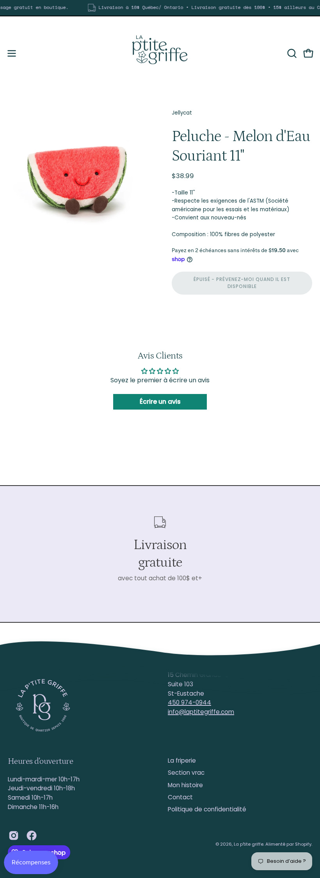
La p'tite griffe (248, 844)
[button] (291, 53)
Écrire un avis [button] (160, 401)
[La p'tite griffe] (160, 53)
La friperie (182, 760)
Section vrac (186, 772)
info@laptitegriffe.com (201, 712)
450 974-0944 (189, 702)
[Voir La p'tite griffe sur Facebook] (31, 835)
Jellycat (182, 113)
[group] (160, 8)
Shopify (303, 844)
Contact (180, 797)
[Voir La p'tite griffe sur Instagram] (14, 835)
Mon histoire (185, 785)
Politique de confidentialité (207, 809)
